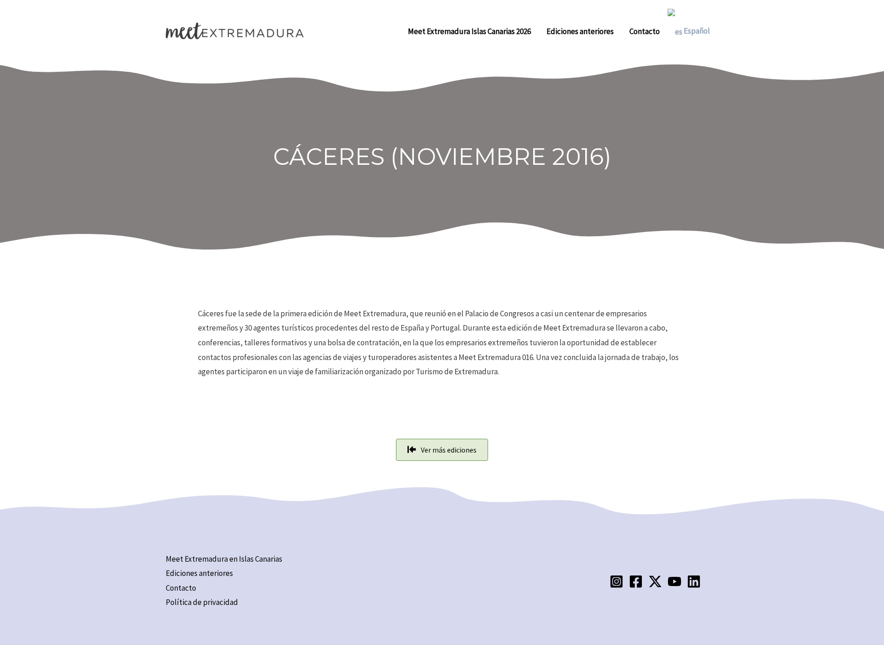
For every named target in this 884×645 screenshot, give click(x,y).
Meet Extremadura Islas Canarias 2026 (469, 31)
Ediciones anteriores (580, 31)
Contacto (644, 31)
